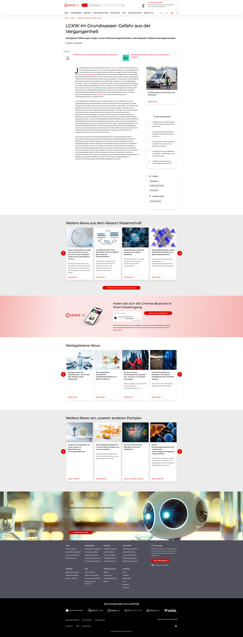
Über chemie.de (100, 620)
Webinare (126, 584)
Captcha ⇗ (137, 320)
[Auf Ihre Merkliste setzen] (161, 13)
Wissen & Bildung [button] (135, 13)
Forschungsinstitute (110, 578)
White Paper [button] (115, 13)
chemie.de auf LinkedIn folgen (161, 565)
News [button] (66, 13)
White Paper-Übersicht (130, 561)
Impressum (69, 626)
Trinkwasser (114, 68)
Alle (84, 5)
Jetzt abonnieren (160, 560)
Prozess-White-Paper (130, 555)
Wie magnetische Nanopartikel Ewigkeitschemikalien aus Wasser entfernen (163, 134)
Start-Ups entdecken (91, 552)
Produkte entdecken (110, 549)
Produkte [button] (87, 13)
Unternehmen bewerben (93, 558)
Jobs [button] (124, 13)
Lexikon (106, 572)
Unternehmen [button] (76, 13)
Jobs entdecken (90, 572)
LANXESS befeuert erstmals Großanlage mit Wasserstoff (161, 162)
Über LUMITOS (87, 620)
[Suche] (123, 5)
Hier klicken (129, 318)
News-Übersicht (71, 558)
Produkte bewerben (110, 558)
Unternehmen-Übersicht (93, 561)
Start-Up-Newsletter (72, 555)
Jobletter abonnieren (92, 575)
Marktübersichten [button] (101, 13)
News (124, 572)
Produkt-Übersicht (110, 561)
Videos (106, 581)
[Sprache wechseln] (172, 13)
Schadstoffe (100, 94)
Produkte (126, 575)
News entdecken (71, 549)
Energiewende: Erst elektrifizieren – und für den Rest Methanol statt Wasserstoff (163, 124)
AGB (77, 626)
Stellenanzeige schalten (93, 578)
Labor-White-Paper (129, 552)
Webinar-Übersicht (72, 578)
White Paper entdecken (130, 549)
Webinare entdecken (72, 572)
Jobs (124, 581)
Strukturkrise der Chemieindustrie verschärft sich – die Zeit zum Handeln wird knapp (163, 144)
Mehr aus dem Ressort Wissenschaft (121, 288)
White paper (127, 578)
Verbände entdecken (91, 555)
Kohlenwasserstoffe (89, 74)
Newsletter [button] (148, 13)
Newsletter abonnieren (158, 313)
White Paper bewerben (130, 558)
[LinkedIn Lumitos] (176, 626)
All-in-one (126, 587)
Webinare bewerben (72, 575)
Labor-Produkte (109, 552)
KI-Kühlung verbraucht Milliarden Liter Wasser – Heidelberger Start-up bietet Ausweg (163, 153)
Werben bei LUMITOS (72, 620)
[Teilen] (166, 13)
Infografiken (108, 575)
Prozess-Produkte (110, 555)
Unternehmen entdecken (93, 549)
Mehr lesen (117, 330)
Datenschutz (86, 626)
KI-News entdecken (80, 532)
